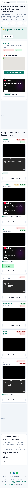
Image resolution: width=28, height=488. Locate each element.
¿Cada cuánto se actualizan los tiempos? (12, 456)
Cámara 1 (7, 94)
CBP (8, 481)
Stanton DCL (6, 277)
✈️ (14, 473)
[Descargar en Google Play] (11, 473)
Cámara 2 (14, 94)
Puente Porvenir (7, 303)
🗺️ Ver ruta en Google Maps (14, 72)
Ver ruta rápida (8, 36)
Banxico (19, 481)
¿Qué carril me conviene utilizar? (14, 461)
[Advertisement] (14, 115)
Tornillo (4, 361)
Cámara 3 (18, 216)
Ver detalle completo (14, 178)
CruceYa (7, 2)
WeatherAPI (13, 481)
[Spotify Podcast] (17, 473)
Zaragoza (5, 184)
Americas (7, 43)
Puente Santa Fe (6, 228)
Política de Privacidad (7, 484)
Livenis (24, 484)
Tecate (13, 23)
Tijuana (20, 23)
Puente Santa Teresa (6, 332)
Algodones (5, 23)
